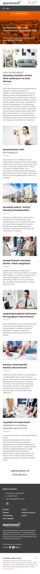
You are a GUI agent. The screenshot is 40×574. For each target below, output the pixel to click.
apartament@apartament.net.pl (15, 499)
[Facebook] (7, 503)
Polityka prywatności (28, 512)
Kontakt (24, 515)
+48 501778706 (12, 496)
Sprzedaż (6, 509)
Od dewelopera (8, 515)
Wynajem (6, 512)
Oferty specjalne (8, 518)
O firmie (24, 509)
